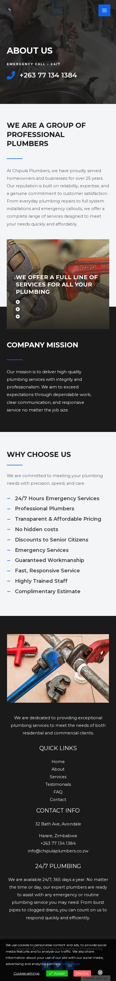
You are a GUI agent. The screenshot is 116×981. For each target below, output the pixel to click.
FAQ (58, 792)
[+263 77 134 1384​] (42, 75)
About (58, 769)
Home (58, 761)
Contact (58, 799)
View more (71, 964)
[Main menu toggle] (104, 10)
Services (58, 776)
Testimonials (58, 784)
